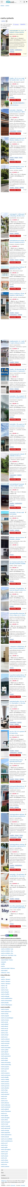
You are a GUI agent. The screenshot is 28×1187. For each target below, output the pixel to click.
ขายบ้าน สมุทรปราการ (6, 1011)
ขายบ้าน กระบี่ (4, 1143)
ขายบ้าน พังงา (4, 1145)
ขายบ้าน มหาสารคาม (5, 1075)
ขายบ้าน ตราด (4, 1037)
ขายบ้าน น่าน (4, 1098)
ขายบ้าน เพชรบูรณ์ (5, 1122)
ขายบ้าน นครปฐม (5, 1130)
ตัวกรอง (16, 24)
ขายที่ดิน (3, 964)
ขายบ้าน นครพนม (5, 1083)
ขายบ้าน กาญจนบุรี (5, 1126)
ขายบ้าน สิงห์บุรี (4, 1024)
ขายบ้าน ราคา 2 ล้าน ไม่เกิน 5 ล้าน (8, 955)
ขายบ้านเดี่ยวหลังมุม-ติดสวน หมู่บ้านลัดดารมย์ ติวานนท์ (16, 760)
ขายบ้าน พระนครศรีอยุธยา (7, 1017)
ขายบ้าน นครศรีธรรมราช (6, 1141)
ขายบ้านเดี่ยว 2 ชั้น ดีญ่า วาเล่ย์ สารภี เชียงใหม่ (17, 513)
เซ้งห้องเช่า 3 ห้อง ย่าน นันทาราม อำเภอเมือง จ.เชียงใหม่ (17, 538)
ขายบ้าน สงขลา (4, 1156)
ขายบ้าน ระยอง (4, 1032)
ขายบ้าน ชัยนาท (4, 1026)
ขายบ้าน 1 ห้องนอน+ (5, 979)
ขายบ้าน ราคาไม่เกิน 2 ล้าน (7, 953)
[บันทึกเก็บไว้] (25, 31)
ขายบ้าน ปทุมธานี (5, 1015)
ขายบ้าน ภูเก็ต (4, 1147)
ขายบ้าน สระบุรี (4, 1028)
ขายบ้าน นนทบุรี (4, 1013)
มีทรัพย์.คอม (4, 1180)
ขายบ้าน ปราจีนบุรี (5, 1041)
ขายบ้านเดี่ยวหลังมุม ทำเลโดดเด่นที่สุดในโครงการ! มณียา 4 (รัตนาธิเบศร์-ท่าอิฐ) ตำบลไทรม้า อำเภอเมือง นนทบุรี (17, 268)
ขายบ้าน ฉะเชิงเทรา (5, 1039)
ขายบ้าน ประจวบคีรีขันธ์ (6, 1139)
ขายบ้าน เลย (4, 1071)
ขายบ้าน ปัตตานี (4, 1162)
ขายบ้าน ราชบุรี (4, 1124)
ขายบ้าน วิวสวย (4, 990)
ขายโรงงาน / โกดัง (5, 972)
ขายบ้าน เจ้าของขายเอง (6, 1000)
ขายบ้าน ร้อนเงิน (5, 1002)
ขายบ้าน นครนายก (5, 1043)
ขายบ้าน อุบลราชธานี (5, 1056)
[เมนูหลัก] (1, 2)
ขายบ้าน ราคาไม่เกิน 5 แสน (7, 949)
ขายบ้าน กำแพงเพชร (6, 1111)
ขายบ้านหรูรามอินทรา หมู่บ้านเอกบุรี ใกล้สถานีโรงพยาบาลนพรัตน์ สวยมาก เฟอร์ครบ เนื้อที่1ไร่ (18, 815)
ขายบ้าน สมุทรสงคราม (6, 1134)
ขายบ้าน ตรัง (4, 1158)
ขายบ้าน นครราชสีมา (5, 1047)
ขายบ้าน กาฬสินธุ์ (5, 1079)
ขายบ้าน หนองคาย (5, 1073)
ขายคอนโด (3, 962)
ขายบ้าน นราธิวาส (5, 1166)
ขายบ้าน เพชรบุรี (5, 1136)
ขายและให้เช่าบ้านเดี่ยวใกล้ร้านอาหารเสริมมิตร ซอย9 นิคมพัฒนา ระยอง (18, 675)
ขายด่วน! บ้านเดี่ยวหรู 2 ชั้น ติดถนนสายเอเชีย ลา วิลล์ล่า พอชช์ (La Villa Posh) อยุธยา (18, 294)
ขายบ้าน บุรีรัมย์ (4, 1049)
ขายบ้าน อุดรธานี (5, 1068)
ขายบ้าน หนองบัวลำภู (6, 1064)
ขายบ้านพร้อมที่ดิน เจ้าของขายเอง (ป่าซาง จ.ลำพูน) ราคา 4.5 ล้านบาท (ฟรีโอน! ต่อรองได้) (18, 614)
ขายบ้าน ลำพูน (4, 1090)
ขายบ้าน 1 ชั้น (4, 985)
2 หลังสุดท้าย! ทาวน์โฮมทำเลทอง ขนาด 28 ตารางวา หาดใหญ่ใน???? (17, 647)
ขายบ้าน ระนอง (4, 1151)
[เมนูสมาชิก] (24, 1)
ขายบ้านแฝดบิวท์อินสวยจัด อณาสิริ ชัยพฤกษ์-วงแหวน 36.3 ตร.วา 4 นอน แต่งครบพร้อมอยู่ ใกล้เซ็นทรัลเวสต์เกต (18, 787)
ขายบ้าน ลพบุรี (4, 1022)
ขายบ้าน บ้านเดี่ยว (5, 994)
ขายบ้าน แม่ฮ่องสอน (5, 1105)
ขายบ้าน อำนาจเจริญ (6, 1062)
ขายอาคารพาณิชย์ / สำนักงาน (8, 968)
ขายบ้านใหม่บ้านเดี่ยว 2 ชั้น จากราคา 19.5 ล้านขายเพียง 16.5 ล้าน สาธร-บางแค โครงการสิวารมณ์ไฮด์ (18, 702)
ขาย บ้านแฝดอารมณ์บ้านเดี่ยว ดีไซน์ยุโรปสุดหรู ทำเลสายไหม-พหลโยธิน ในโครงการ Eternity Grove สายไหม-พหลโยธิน (18, 562)
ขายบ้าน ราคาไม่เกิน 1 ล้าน (7, 951)
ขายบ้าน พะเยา (4, 1100)
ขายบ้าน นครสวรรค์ (5, 1107)
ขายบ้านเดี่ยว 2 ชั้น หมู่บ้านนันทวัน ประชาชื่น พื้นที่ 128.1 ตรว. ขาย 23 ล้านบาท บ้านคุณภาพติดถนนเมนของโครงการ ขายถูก (17, 875)
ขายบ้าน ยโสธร (4, 1058)
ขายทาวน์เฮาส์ (4, 970)
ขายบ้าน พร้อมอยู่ (5, 996)
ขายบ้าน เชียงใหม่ (5, 1088)
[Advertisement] (14, 12)
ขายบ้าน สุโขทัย (4, 1115)
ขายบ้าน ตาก (4, 1113)
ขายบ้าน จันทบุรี (4, 1034)
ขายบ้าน (7, 5)
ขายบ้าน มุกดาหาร (5, 1085)
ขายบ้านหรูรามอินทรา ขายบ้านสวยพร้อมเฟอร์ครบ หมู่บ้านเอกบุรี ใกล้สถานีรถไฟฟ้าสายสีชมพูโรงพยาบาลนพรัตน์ (18, 845)
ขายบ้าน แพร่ (4, 1096)
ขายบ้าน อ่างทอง (5, 1020)
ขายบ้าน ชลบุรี (4, 1030)
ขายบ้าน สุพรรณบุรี (5, 1128)
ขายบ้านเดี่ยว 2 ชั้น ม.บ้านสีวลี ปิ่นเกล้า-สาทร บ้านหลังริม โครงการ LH (18, 397)
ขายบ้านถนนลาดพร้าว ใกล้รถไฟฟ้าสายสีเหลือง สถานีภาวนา (18, 455)
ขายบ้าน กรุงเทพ (5, 1009)
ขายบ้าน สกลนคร (5, 1081)
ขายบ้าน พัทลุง (4, 1160)
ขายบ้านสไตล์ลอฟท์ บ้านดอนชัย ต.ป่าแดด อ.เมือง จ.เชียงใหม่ (17, 485)
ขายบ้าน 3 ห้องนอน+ (5, 983)
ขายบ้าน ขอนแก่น (5, 1066)
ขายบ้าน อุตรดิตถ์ (5, 1094)
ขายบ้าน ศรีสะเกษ (5, 1054)
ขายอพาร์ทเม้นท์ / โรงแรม (7, 959)
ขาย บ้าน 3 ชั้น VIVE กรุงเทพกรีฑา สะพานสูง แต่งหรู (18, 732)
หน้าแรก (2, 5)
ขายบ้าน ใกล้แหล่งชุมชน (6, 1004)
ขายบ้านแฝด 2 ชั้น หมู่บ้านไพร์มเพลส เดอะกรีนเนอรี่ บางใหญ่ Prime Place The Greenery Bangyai (18, 589)
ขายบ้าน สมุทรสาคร (5, 1132)
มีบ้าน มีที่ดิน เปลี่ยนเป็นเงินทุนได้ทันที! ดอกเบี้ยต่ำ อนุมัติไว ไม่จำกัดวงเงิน (17, 907)
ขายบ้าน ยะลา (4, 1164)
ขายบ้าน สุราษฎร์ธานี (5, 1149)
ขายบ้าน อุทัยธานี (5, 1109)
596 (16, 931)
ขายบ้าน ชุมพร (4, 1153)
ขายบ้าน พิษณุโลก (5, 1117)
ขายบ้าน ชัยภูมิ (4, 1060)
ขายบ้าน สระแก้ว (5, 1045)
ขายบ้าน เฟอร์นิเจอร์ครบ (6, 998)
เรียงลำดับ (22, 24)
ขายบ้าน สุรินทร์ (4, 1051)
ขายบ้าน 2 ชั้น (4, 987)
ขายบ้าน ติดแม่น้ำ (5, 992)
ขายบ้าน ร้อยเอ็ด (5, 1077)
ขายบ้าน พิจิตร (4, 1119)
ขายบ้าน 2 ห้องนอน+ (5, 981)
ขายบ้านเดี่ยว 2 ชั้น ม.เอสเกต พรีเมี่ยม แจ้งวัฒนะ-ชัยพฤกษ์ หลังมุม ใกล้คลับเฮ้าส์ (18, 425)
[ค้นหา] (20, 1)
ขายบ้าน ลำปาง (4, 1092)
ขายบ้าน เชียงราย (5, 1102)
